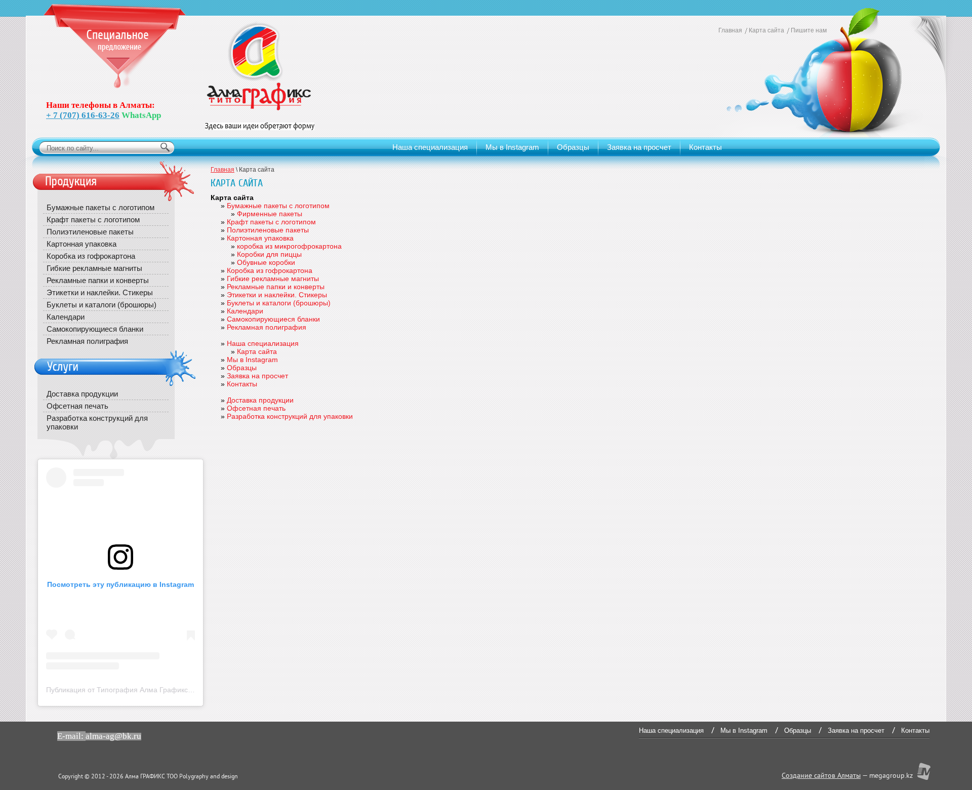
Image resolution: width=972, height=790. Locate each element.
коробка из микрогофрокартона (289, 246)
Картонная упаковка (260, 238)
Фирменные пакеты (269, 214)
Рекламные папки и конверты (276, 287)
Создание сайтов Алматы (821, 776)
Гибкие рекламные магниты (273, 278)
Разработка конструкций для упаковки (290, 416)
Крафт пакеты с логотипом (271, 222)
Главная (730, 30)
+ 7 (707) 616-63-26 (82, 115)
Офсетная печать (256, 408)
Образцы (573, 147)
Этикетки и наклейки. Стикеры (277, 295)
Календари (245, 311)
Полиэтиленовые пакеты (268, 230)
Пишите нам (809, 30)
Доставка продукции (260, 400)
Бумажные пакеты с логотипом (278, 206)
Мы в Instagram (512, 147)
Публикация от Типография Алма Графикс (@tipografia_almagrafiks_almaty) (172, 690)
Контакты (705, 147)
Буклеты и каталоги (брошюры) (279, 303)
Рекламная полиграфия (266, 327)
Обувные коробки (266, 262)
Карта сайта (766, 30)
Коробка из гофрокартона (269, 270)
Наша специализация (430, 147)
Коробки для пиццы (269, 254)
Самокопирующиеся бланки (273, 319)
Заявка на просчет (639, 147)
